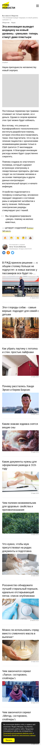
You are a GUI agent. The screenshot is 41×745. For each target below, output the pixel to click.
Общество (14, 16)
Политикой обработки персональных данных (19, 735)
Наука (13, 22)
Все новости (6, 16)
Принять (9, 740)
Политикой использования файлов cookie (18, 733)
